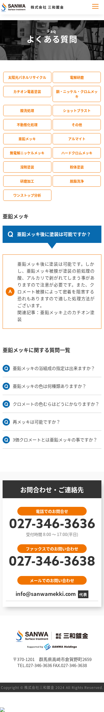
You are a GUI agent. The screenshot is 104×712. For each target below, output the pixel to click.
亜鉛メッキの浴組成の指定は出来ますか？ (54, 368)
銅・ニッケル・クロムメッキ (77, 94)
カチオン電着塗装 (27, 91)
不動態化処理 (27, 124)
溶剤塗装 (27, 167)
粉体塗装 (77, 167)
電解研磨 (77, 77)
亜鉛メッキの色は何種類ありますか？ (49, 386)
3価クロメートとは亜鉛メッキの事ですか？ (55, 440)
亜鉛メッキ (27, 138)
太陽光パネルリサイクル (27, 77)
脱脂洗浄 (77, 181)
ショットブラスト (77, 110)
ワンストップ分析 (27, 195)
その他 (77, 124)
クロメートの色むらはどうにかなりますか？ (56, 404)
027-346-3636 (52, 524)
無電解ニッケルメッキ (27, 152)
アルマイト (77, 138)
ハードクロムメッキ (76, 152)
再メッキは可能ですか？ (36, 422)
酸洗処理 (27, 110)
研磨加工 (27, 181)
